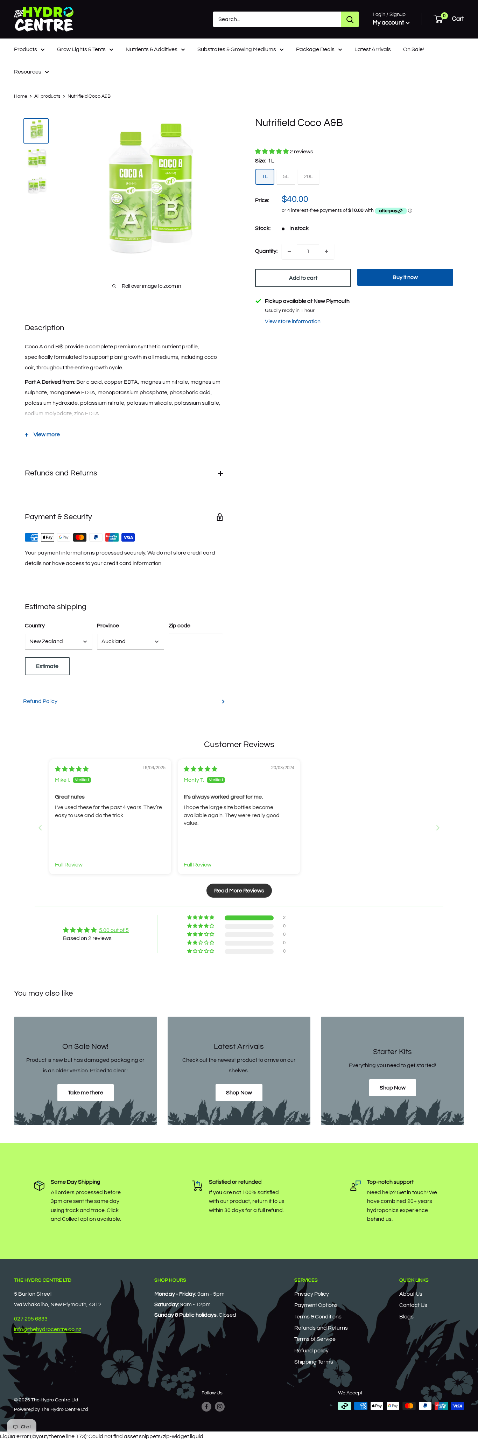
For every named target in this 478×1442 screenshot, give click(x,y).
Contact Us (413, 1305)
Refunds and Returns (321, 1328)
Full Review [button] (69, 865)
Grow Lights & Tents (81, 49)
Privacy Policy (311, 1294)
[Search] (350, 19)
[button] (272, 151)
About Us (410, 1294)
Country (35, 625)
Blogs (406, 1316)
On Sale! (413, 49)
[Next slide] (437, 828)
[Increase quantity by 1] (326, 251)
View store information (293, 321)
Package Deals (315, 49)
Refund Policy (40, 701)
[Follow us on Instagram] (220, 1407)
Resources (27, 72)
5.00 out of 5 (114, 930)
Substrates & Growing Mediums (236, 49)
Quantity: (266, 251)
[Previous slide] (40, 828)
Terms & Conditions (318, 1316)
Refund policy (311, 1350)
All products (47, 96)
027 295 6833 (31, 1319)
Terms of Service (315, 1339)
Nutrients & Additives (151, 49)
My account (388, 23)
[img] (72, 769)
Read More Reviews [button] (239, 890)
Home (20, 96)
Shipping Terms (313, 1362)
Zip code (179, 625)
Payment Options (316, 1305)
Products (25, 49)
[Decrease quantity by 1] (289, 251)
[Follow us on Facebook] (206, 1407)
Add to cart (303, 278)
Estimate (47, 666)
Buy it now (405, 277)
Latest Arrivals (372, 49)
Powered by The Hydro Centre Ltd (51, 1409)
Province (108, 625)
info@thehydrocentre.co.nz (47, 1329)
